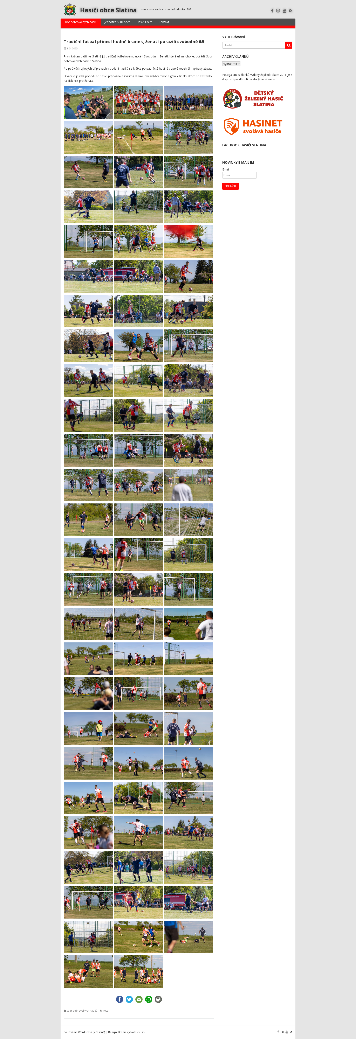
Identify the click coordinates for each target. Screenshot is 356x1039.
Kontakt (164, 22)
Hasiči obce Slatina (108, 10)
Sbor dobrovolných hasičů (81, 22)
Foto (105, 1010)
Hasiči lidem (144, 22)
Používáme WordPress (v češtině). (84, 1032)
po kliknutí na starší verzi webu (254, 79)
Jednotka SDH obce (117, 22)
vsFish (141, 1032)
